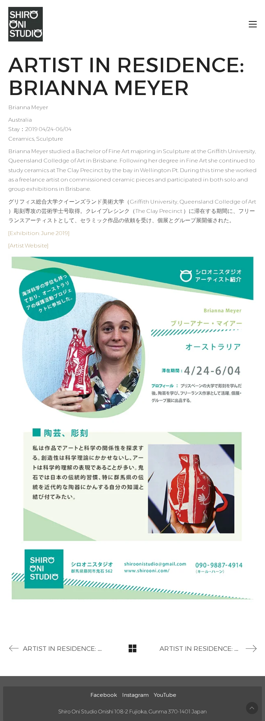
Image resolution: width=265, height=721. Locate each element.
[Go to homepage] (25, 24)
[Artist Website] (28, 245)
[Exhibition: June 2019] (39, 233)
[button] (253, 24)
